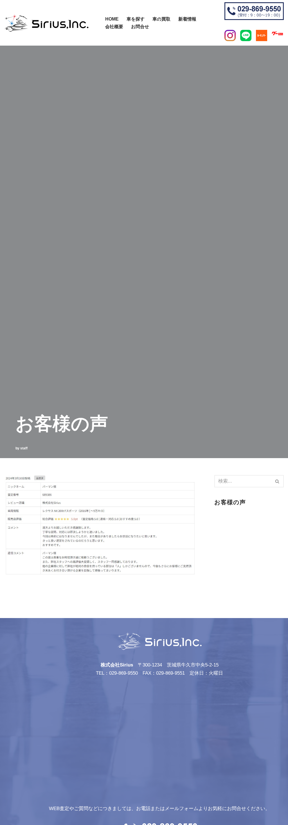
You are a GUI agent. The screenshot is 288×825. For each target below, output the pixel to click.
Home (112, 18)
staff (24, 448)
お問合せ (140, 26)
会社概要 (114, 26)
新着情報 (187, 18)
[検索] (102, 20)
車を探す (136, 18)
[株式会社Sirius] (46, 23)
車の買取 (161, 18)
